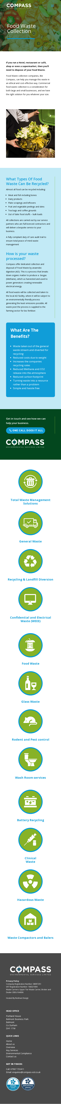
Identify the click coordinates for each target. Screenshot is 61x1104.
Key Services (12, 1050)
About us (10, 1044)
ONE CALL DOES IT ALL (27, 430)
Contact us (11, 1056)
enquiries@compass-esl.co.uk (26, 1072)
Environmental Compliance (19, 1053)
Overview (10, 1047)
